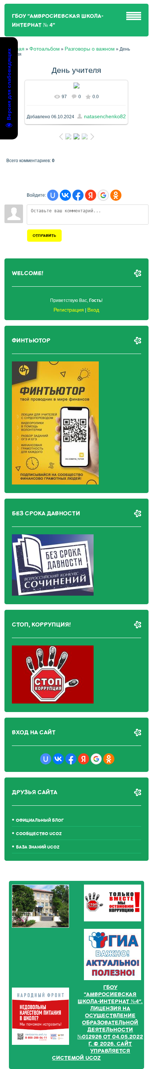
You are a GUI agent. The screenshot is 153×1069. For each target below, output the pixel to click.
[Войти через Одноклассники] (115, 195)
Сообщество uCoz (39, 834)
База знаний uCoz (37, 847)
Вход (93, 310)
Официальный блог (40, 820)
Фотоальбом (44, 49)
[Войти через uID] (52, 195)
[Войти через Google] (103, 195)
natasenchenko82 (105, 116)
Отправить (44, 235)
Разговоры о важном (90, 49)
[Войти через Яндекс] (90, 195)
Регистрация (68, 310)
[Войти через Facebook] (78, 195)
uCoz (93, 1058)
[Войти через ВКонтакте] (65, 195)
